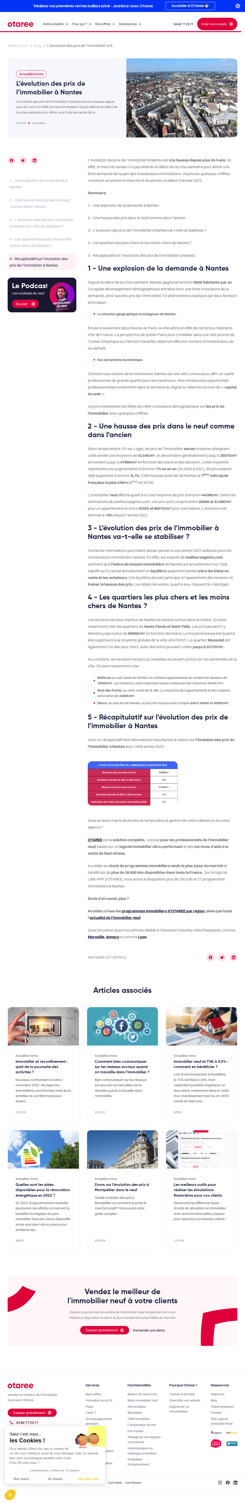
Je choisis (55, 1479)
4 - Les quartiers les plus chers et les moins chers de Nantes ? (40, 242)
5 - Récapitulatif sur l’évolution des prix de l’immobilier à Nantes (39, 262)
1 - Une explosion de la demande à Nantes (38, 183)
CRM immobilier (139, 1419)
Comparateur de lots (142, 1425)
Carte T (91, 1412)
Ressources (18, 45)
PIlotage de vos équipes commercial (144, 1439)
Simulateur (135, 1412)
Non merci (21, 1479)
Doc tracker (136, 1431)
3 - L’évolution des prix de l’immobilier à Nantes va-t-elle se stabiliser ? (41, 223)
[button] (55, 24)
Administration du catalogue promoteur (142, 1450)
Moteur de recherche (142, 1394)
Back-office (93, 1394)
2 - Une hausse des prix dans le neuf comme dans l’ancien (40, 203)
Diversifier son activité (184, 1400)
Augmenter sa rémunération (179, 1409)
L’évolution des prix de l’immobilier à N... (81, 45)
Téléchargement (222, 1406)
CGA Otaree (115, 1482)
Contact (216, 1412)
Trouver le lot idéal (182, 1394)
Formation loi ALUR (99, 1400)
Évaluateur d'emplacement (138, 1461)
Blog (37, 45)
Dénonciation (137, 1406)
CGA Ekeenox (133, 1482)
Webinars (218, 1394)
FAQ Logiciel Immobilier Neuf (222, 1421)
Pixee (89, 1406)
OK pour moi (88, 1479)
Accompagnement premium (99, 1421)
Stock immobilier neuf (143, 1400)
